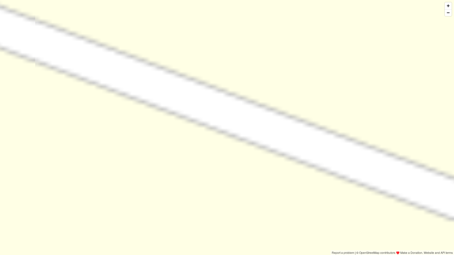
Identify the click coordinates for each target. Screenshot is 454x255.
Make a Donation (411, 253)
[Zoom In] (448, 5)
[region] (227, 127)
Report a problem (343, 253)
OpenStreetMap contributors (377, 253)
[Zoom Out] (448, 12)
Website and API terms (438, 253)
